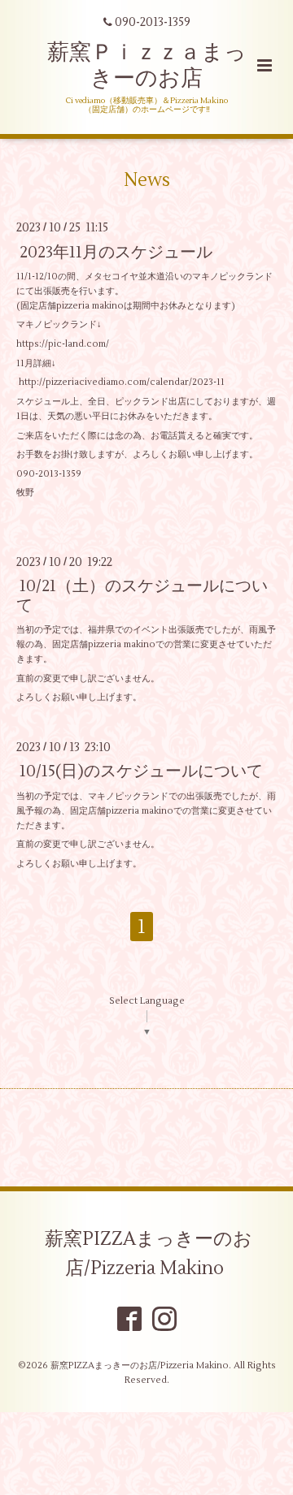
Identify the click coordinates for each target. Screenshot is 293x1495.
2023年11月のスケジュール (116, 251)
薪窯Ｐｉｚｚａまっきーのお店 (147, 65)
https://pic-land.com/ (62, 344)
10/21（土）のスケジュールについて (142, 595)
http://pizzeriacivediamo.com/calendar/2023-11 (122, 382)
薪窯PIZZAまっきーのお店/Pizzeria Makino (148, 1253)
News (147, 180)
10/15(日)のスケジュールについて (141, 771)
